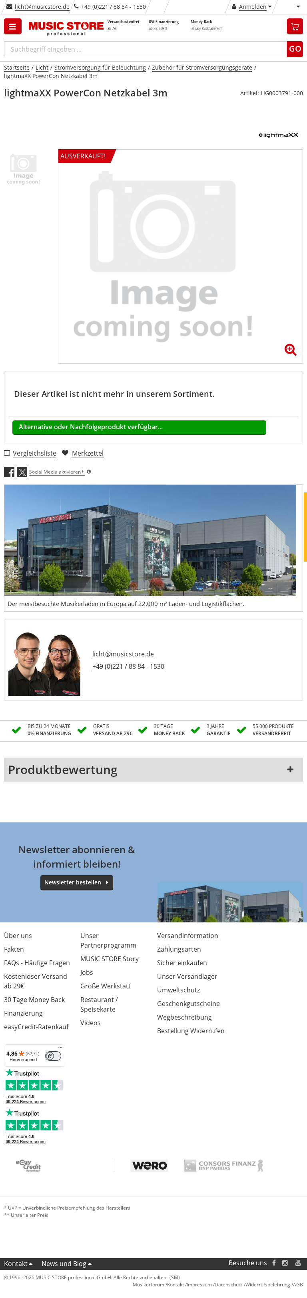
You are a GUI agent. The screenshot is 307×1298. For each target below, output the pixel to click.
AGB (298, 1284)
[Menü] (60, 1049)
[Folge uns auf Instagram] (285, 1263)
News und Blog (64, 1263)
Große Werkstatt (105, 986)
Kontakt (16, 1263)
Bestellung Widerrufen (191, 1030)
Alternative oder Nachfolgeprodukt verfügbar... (91, 426)
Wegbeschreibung (184, 1017)
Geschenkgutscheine (188, 1003)
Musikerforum (148, 1284)
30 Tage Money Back (34, 999)
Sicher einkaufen (182, 962)
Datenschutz (229, 1284)
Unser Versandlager (187, 976)
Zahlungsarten (179, 949)
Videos (90, 1022)
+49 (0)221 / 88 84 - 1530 (128, 666)
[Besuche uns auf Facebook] (274, 1263)
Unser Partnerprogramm (108, 940)
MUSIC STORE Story (109, 958)
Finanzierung (23, 1013)
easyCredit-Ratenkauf (36, 1026)
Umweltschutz (178, 990)
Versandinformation (187, 935)
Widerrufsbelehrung (267, 1284)
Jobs (86, 972)
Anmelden (253, 6)
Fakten (14, 949)
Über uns (18, 935)
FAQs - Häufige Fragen (37, 962)
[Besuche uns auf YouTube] (298, 1263)
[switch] (53, 1056)
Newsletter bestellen (72, 882)
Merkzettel (88, 453)
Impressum (199, 1284)
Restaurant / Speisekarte (99, 1004)
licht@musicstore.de (42, 6)
